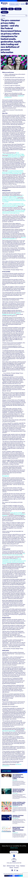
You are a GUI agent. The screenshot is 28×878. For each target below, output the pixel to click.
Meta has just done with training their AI (14, 238)
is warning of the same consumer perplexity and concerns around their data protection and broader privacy (13, 212)
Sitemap (11, 867)
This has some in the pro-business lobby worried (13, 554)
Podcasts (18, 9)
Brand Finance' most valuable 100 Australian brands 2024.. (18, 829)
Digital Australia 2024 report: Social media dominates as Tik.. (18, 804)
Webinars (4, 12)
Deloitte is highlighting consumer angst (11, 313)
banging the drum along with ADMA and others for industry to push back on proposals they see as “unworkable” (13, 200)
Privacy (17, 865)
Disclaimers (22, 865)
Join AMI (23, 4)
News (11, 9)
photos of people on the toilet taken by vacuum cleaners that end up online (13, 156)
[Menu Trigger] (27, 4)
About (4, 865)
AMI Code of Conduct (11, 865)
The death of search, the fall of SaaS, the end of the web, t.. (18, 790)
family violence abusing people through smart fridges (13, 153)
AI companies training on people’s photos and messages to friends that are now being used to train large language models (12, 172)
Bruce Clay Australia (21, 873)
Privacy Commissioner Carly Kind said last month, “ (12, 559)
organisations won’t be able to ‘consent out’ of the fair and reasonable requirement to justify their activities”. (14, 562)
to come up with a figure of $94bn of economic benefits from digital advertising (13, 196)
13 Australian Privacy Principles (13, 730)
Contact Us (16, 867)
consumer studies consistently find (13, 205)
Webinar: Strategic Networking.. (18, 816)
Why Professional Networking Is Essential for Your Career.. (18, 776)
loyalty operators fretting (16, 512)
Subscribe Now (14, 852)
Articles (4, 9)
